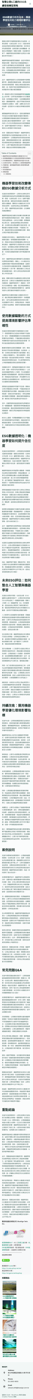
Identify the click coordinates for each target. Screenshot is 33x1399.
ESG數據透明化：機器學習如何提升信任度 (16, 160)
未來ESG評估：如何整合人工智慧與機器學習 (17, 163)
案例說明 (6, 167)
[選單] (30, 4)
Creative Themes (7, 1397)
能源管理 (8, 1247)
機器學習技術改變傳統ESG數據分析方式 (15, 156)
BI (29, 1243)
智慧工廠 (21, 1243)
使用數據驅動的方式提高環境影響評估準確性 (16, 158)
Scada (10, 1266)
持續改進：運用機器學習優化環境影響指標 (16, 165)
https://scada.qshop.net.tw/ (11, 1268)
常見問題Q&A (7, 169)
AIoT (10, 1243)
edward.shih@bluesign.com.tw (18, 1388)
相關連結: (8, 174)
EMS (3, 1247)
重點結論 (6, 172)
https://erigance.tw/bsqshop (12, 1273)
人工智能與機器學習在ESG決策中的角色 (16, 26)
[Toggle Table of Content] (28, 153)
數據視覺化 (5, 1245)
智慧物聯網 (5, 1243)
